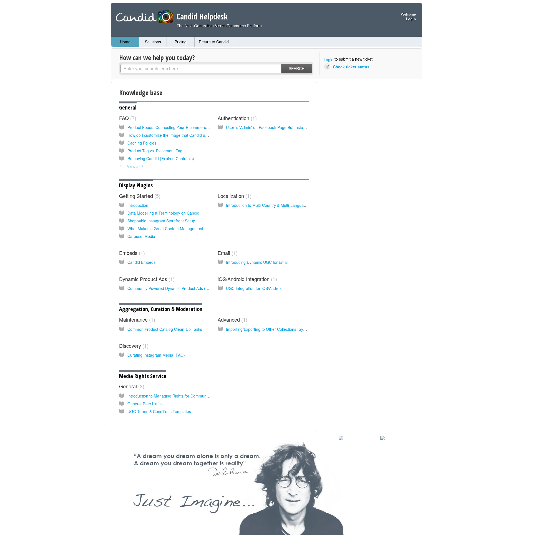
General (128, 107)
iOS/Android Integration (246, 278)
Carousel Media (141, 236)
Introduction (137, 205)
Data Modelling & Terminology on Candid (163, 213)
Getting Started (139, 195)
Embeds (131, 252)
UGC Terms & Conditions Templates (159, 411)
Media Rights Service (142, 376)
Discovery (133, 345)
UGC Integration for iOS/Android (254, 288)
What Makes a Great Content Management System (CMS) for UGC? (187, 228)
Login (328, 59)
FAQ (127, 117)
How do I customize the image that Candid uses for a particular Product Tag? (195, 135)
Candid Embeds (141, 262)
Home (125, 41)
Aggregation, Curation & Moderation (160, 309)
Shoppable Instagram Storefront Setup (161, 220)
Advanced (232, 319)
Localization (234, 195)
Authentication (236, 117)
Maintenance (136, 319)
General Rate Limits (144, 403)
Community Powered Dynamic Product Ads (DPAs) (171, 288)
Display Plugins (136, 185)
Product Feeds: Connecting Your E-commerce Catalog (175, 127)
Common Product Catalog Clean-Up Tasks (164, 329)
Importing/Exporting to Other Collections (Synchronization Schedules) (287, 329)
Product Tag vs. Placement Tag (154, 150)
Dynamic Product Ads (146, 278)
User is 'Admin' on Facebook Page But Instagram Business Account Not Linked (295, 127)
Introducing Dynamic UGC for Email (257, 262)
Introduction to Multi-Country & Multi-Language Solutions (275, 205)
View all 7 (135, 166)
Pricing (181, 41)
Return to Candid (214, 41)
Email (227, 252)
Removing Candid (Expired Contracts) (160, 158)
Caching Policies (141, 143)
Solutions (153, 41)
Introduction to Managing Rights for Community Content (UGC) (182, 396)
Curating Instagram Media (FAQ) (156, 355)
